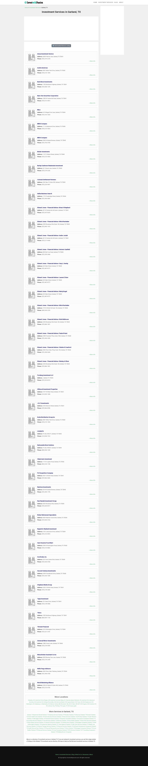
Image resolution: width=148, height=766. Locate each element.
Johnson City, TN (52, 706)
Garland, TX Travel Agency (59, 724)
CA (83, 702)
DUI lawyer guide (72, 706)
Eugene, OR (86, 704)
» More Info (92, 61)
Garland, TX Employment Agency (43, 724)
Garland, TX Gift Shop (76, 716)
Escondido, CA (52, 702)
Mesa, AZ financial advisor (67, 700)
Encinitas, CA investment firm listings (38, 702)
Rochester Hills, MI (65, 704)
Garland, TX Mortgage (33, 718)
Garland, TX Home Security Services (47, 716)
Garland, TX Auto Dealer (68, 720)
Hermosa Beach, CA (62, 702)
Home (95, 2)
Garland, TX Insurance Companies (80, 718)
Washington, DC (30, 704)
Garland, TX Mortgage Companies (78, 722)
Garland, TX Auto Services (63, 716)
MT (79, 704)
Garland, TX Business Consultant (63, 718)
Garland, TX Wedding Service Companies (61, 732)
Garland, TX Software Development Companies (79, 726)
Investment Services (105, 2)
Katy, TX (59, 706)
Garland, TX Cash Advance (89, 716)
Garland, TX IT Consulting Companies (85, 730)
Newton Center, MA (55, 704)
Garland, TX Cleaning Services (50, 714)
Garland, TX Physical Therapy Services (41, 726)
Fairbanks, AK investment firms (35, 700)
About (121, 2)
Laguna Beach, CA (72, 702)
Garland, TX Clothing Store (62, 722)
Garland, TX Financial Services (59, 726)
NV (81, 704)
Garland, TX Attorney (75, 714)
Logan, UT (64, 706)
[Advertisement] (61, 28)
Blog (116, 2)
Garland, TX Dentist (86, 714)
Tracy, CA (79, 702)
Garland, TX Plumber (64, 714)
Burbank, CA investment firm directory (84, 700)
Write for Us (78, 754)
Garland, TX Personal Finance (46, 718)
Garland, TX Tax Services (44, 720)
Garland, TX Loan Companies (54, 730)
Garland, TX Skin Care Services (74, 724)
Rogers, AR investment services (52, 700)
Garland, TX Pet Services (69, 730)
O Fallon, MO (74, 704)
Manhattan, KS (46, 704)
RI (46, 706)
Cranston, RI (93, 704)
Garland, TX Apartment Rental (34, 714)
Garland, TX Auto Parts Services (83, 720)
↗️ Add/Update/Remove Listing (61, 45)
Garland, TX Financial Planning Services (49, 728)
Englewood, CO (89, 702)
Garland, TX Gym (64, 728)
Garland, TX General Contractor (47, 722)
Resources (86, 754)
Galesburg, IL (38, 704)
